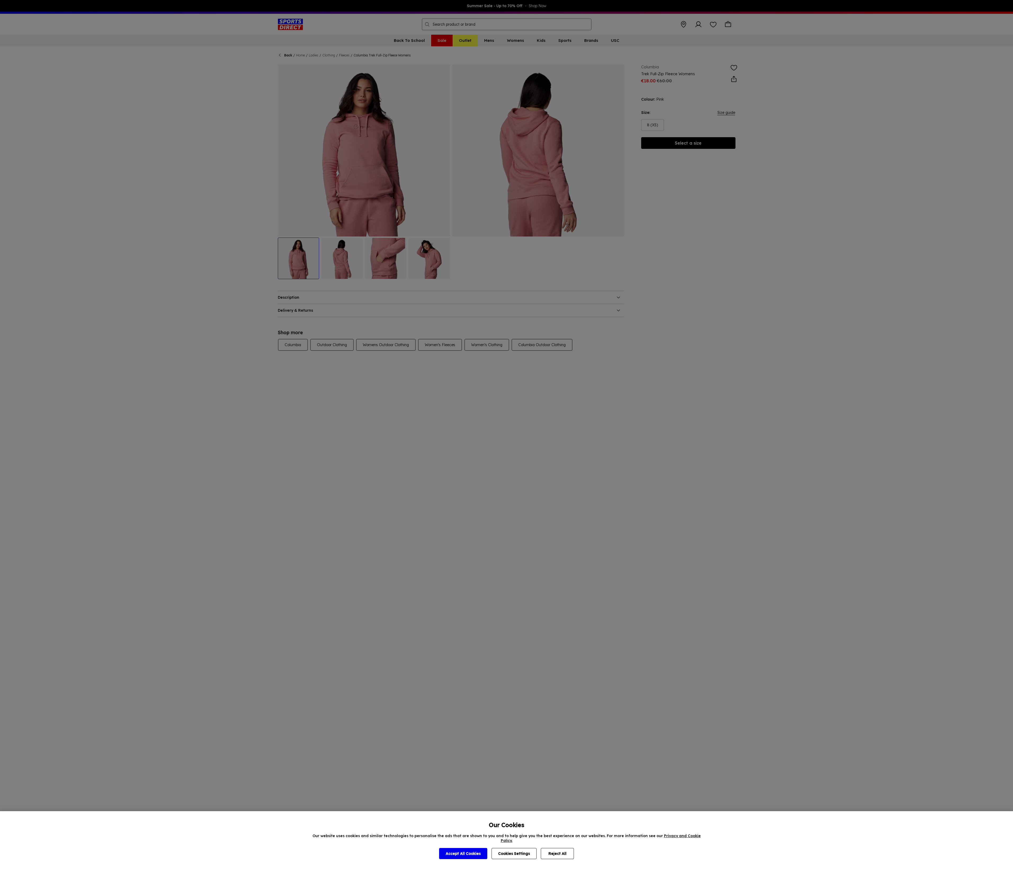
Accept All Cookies (463, 853)
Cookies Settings (514, 853)
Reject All (557, 853)
